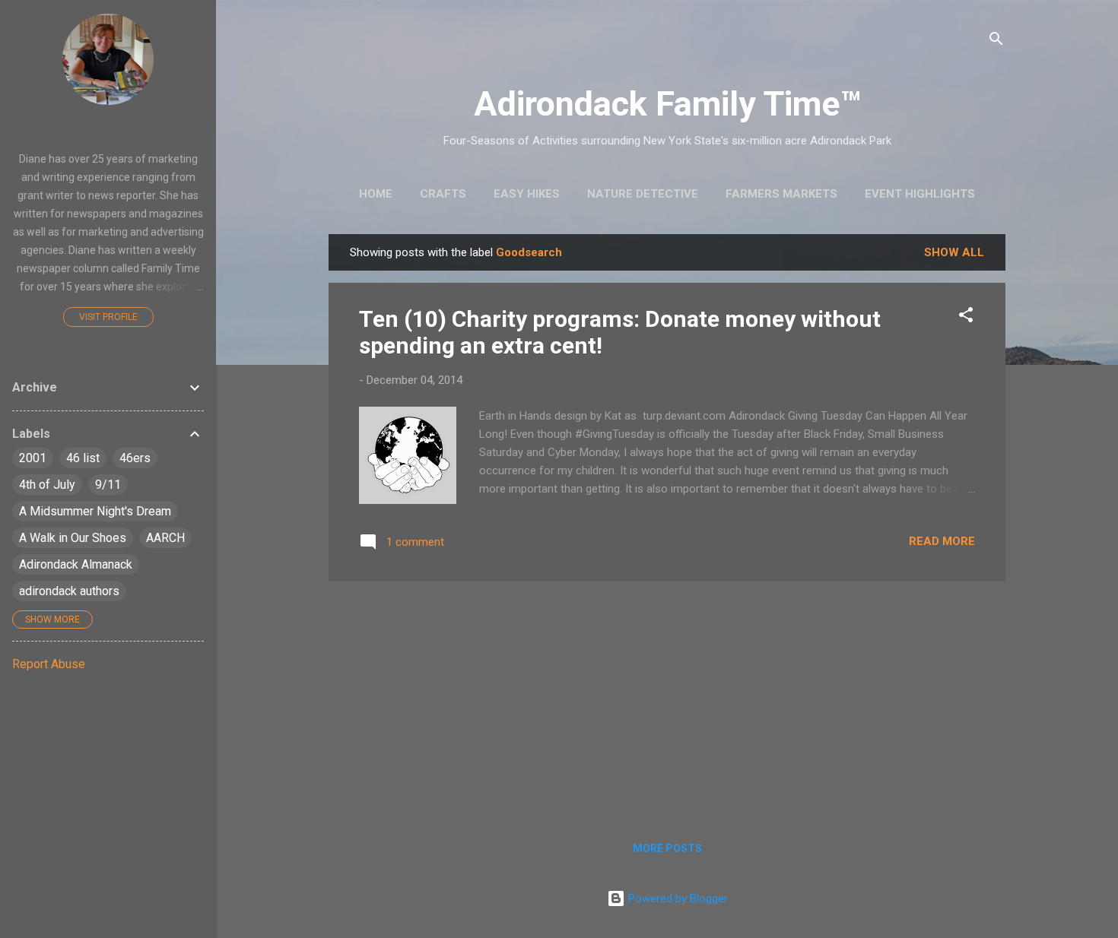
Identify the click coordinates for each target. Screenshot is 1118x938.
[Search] (996, 41)
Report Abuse (48, 664)
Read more (942, 541)
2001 (32, 458)
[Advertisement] (667, 700)
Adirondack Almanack (75, 564)
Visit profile (108, 317)
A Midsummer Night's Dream (95, 511)
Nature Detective (642, 194)
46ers (135, 458)
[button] (966, 317)
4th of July (47, 484)
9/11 (108, 484)
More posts (667, 848)
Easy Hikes (527, 194)
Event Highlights (920, 194)
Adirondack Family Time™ (667, 104)
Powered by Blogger (676, 898)
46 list (83, 458)
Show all (954, 252)
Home (375, 194)
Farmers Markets (781, 194)
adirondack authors (69, 591)
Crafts (443, 194)
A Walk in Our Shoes (72, 538)
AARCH (165, 538)
